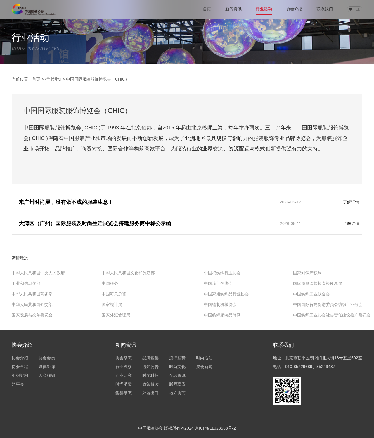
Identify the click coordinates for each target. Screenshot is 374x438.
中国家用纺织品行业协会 (226, 294)
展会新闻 (204, 366)
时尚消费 (123, 384)
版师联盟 (177, 384)
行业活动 (53, 79)
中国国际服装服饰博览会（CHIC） (97, 79)
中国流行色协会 (218, 283)
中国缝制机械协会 (220, 304)
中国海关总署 (114, 294)
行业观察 (123, 366)
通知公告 (150, 366)
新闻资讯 (233, 8)
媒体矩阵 (47, 366)
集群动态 (123, 393)
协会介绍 (294, 8)
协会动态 (123, 357)
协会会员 (47, 357)
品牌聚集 (150, 357)
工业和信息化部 (26, 283)
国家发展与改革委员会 (32, 315)
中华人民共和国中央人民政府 (38, 273)
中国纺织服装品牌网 (222, 315)
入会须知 (47, 375)
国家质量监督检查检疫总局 (317, 283)
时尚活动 (204, 357)
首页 (36, 79)
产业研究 (123, 375)
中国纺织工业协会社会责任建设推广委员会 (332, 315)
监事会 (18, 384)
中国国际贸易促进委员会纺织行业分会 (328, 304)
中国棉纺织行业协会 (222, 273)
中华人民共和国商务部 (32, 294)
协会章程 (20, 366)
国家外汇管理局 (116, 315)
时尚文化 (177, 366)
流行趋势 (177, 357)
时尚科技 (150, 375)
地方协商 (177, 393)
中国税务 (110, 283)
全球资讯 (177, 375)
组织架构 (20, 375)
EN (358, 9)
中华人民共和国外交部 (32, 304)
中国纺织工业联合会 (311, 294)
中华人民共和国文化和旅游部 (128, 273)
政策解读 (150, 384)
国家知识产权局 (307, 273)
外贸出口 (150, 393)
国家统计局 (112, 304)
